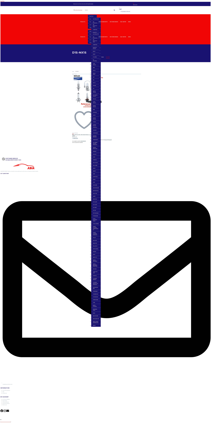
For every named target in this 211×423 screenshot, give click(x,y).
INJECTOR (95, 193)
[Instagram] (4, 410)
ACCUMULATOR (96, 19)
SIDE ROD (94, 268)
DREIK (94, 51)
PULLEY (94, 237)
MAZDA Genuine (94, 92)
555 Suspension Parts (95, 23)
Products (82, 21)
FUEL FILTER (95, 162)
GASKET (94, 171)
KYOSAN (94, 85)
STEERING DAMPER (95, 279)
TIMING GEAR (95, 299)
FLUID (94, 157)
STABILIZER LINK (95, 272)
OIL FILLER (95, 201)
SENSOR (94, 251)
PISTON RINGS (95, 213)
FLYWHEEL (95, 159)
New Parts (91, 16)
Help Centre (123, 21)
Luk (93, 88)
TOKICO (94, 121)
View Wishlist (83, 141)
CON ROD (94, 130)
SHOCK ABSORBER (95, 260)
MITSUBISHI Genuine (95, 95)
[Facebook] (1, 410)
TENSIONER (95, 291)
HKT (94, 77)
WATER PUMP (95, 315)
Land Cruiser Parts (103, 21)
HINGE (94, 179)
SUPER (94, 115)
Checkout (110, 139)
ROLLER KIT (95, 246)
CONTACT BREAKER (95, 136)
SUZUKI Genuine (94, 118)
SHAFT (94, 254)
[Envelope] (7, 410)
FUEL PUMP (95, 165)
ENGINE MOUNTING (95, 148)
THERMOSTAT (95, 294)
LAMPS (94, 196)
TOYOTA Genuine (94, 125)
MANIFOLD (95, 199)
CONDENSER (95, 133)
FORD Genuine (94, 64)
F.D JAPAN (95, 57)
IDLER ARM (95, 185)
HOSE (94, 182)
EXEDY (94, 54)
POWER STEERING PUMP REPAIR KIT (95, 228)
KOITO (94, 82)
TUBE (94, 302)
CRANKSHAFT (95, 139)
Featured (94, 154)
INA (93, 79)
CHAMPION (95, 29)
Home (73, 71)
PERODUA (95, 112)
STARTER (94, 275)
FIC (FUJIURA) (95, 60)
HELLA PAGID (94, 74)
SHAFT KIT (95, 257)
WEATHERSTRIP (96, 318)
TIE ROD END (95, 296)
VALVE (94, 313)
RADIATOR (95, 243)
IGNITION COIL (96, 190)
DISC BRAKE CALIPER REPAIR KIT (95, 143)
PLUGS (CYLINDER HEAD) (95, 219)
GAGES (94, 168)
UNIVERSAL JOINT (95, 310)
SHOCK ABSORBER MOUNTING (95, 265)
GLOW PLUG (95, 176)
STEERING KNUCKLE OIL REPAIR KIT (95, 283)
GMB (94, 67)
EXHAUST (94, 151)
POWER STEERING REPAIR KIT (95, 233)
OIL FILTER (95, 204)
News (129, 21)
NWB (94, 109)
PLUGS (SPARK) (96, 223)
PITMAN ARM (95, 215)
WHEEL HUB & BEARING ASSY (95, 322)
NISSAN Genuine (94, 106)
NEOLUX (94, 98)
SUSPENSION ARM (95, 288)
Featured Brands (114, 21)
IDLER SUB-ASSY (96, 187)
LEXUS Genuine (94, 102)
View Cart (106, 139)
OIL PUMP (95, 207)
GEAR (94, 173)
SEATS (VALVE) (95, 248)
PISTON (94, 210)
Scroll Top (2, 1)
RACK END (95, 240)
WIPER (94, 325)
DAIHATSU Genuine (95, 48)
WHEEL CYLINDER (95, 306)
